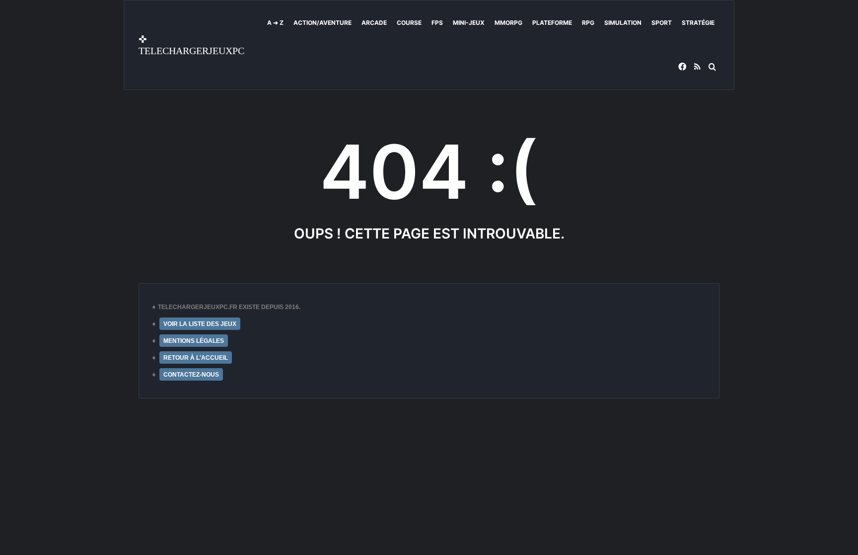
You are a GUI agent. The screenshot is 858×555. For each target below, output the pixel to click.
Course (409, 22)
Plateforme (552, 22)
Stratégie (698, 22)
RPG (588, 22)
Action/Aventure (322, 22)
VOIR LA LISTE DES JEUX (199, 323)
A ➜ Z (275, 22)
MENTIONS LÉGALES (193, 340)
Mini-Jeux (469, 22)
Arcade (374, 22)
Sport (661, 22)
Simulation (623, 22)
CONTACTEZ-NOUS (191, 374)
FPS (437, 22)
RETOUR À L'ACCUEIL (195, 357)
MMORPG (508, 22)
